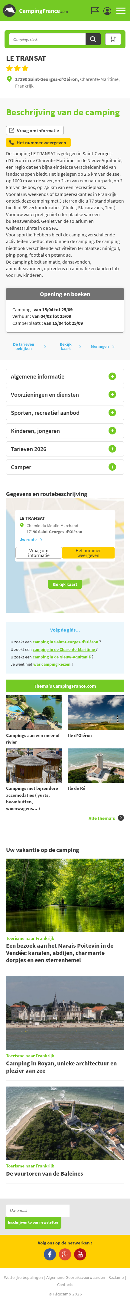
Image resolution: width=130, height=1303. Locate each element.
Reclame (116, 1278)
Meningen (100, 346)
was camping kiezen (51, 664)
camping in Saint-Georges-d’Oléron (66, 642)
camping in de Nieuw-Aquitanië (62, 657)
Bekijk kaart (66, 346)
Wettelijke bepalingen (23, 1278)
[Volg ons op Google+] (65, 1254)
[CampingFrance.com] (65, 10)
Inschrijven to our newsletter (33, 1222)
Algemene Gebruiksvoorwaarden (75, 1278)
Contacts (65, 1285)
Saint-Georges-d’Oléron (60, 531)
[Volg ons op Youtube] (80, 1254)
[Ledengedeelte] (109, 11)
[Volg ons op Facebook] (50, 1254)
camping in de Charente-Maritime (64, 649)
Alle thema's (102, 818)
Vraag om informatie (38, 130)
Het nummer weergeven (88, 552)
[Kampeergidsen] (96, 10)
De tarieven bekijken (23, 346)
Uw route (28, 539)
